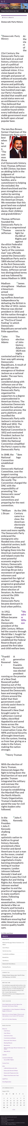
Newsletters (5, 957)
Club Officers (5, 947)
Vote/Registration (6, 1081)
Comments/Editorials (7, 1057)
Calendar (4, 1054)
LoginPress (5, 1078)
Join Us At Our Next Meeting (9, 1019)
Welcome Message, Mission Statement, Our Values (13, 943)
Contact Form (5, 1063)
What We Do (5, 939)
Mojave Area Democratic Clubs (11, 1075)
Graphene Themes (12, 1124)
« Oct (13, 1109)
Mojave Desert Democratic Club (10, 11)
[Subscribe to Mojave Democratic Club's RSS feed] (2, 1)
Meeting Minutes (6, 967)
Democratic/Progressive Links (11, 1073)
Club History (5, 960)
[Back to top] (24, 1122)
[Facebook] (4, 1)
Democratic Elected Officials (11, 1070)
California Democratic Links (10, 1068)
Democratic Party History (8, 963)
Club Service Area (6, 951)
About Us (11, 17)
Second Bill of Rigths (9, 1059)
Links (3, 1066)
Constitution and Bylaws (8, 954)
